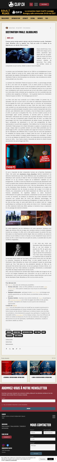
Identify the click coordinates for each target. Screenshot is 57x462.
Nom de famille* (47, 430)
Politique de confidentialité (11, 460)
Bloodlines (9, 336)
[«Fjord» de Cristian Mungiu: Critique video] (42, 368)
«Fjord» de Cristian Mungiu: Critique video (41, 377)
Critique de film (16, 18)
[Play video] (28, 156)
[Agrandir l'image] (13, 218)
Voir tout (54, 358)
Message (32, 442)
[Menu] (36, 4)
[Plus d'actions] (50, 28)
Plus (46, 18)
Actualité (25, 18)
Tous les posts (5, 18)
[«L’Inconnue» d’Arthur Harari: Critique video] (14, 368)
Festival (33, 18)
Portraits (40, 18)
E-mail (3, 398)
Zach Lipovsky (18, 336)
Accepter (50, 459)
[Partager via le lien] (16, 348)
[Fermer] (55, 459)
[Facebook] (7, 445)
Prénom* (32, 430)
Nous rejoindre (15, 426)
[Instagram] (3, 445)
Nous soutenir (6, 426)
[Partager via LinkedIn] (13, 348)
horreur (9, 332)
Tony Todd (37, 332)
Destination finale (27, 332)
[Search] (31, 4)
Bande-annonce (9, 344)
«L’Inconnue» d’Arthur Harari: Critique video (13, 377)
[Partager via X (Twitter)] (9, 348)
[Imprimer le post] (20, 348)
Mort (43, 332)
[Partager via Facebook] (6, 348)
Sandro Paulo (16, 332)
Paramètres (42, 459)
